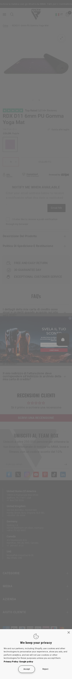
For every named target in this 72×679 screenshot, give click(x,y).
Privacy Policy (11, 661)
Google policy (26, 661)
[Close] (69, 632)
